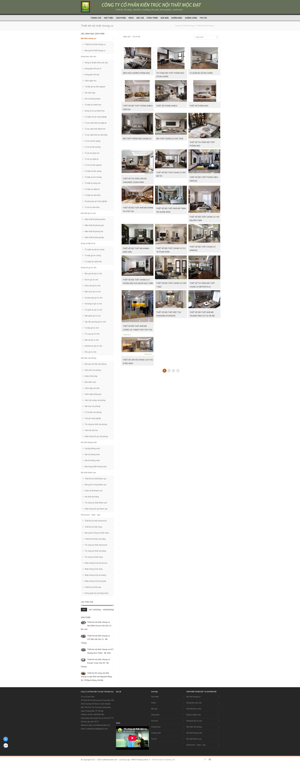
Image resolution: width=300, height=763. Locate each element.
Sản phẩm (121, 18)
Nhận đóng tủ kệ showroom (96, 563)
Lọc (83, 609)
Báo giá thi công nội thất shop (97, 533)
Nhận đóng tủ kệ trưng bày (95, 581)
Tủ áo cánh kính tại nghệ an (96, 123)
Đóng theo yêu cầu (88, 56)
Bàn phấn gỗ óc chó (93, 316)
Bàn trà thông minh (92, 460)
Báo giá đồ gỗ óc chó (93, 273)
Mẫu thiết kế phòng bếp (94, 237)
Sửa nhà (165, 18)
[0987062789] (5, 739)
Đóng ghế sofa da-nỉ (93, 68)
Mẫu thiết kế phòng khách (95, 219)
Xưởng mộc (176, 18)
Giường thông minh (92, 448)
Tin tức (203, 18)
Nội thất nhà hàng (92, 497)
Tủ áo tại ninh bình (92, 207)
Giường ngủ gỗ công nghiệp (96, 201)
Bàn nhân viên (90, 382)
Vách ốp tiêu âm (91, 430)
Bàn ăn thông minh (92, 454)
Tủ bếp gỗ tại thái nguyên (95, 87)
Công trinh (152, 18)
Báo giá (140, 18)
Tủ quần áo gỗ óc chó (93, 310)
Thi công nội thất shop (94, 557)
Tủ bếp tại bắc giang (93, 171)
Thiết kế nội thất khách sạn (95, 479)
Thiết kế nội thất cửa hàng (95, 539)
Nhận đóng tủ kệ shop (94, 569)
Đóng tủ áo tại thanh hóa (94, 111)
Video (131, 18)
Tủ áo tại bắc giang (92, 141)
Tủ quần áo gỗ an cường (94, 249)
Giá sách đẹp (90, 93)
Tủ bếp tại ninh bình (93, 195)
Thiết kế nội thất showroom (96, 521)
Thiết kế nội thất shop (93, 527)
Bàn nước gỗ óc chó (93, 292)
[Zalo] (214, 759)
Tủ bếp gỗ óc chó (92, 328)
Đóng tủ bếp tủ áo (88, 243)
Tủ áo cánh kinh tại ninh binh (96, 135)
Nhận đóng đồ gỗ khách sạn (96, 509)
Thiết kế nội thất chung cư (95, 44)
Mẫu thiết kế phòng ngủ (94, 225)
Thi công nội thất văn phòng (96, 424)
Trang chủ (96, 18)
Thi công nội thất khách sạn (96, 503)
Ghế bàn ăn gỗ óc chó (93, 346)
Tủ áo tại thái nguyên (93, 165)
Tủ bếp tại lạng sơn (92, 183)
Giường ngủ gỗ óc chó (94, 298)
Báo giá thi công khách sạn (95, 485)
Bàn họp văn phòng (92, 406)
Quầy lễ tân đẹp (91, 376)
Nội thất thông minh (89, 442)
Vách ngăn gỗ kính (92, 388)
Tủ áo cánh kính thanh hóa (95, 129)
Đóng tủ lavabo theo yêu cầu (96, 62)
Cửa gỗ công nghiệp (93, 418)
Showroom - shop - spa (90, 515)
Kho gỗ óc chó (90, 352)
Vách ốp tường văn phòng (95, 400)
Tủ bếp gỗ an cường (93, 255)
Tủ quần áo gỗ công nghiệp (96, 117)
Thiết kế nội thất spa (93, 587)
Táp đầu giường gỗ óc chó (95, 322)
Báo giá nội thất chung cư (95, 50)
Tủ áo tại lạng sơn (92, 153)
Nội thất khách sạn (88, 472)
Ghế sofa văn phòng (93, 370)
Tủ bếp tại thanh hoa (93, 105)
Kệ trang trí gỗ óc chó (93, 304)
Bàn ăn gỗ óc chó (92, 340)
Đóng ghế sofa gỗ (92, 74)
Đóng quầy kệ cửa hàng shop (96, 593)
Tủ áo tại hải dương (93, 147)
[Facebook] (205, 759)
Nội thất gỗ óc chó (88, 213)
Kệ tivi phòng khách (92, 99)
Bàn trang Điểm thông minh (95, 466)
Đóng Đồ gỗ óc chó (88, 267)
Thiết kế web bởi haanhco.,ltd (163, 760)
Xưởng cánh (191, 18)
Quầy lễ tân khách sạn (93, 491)
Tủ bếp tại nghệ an (92, 189)
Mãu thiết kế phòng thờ (94, 231)
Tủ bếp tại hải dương (93, 177)
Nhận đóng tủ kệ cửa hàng (95, 575)
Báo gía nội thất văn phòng (95, 364)
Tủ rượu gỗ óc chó (92, 334)
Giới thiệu (108, 18)
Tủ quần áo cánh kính (93, 261)
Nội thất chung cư (88, 38)
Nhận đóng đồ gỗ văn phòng (96, 436)
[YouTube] (209, 759)
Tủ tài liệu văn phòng (93, 412)
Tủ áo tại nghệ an (92, 159)
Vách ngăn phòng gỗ (93, 394)
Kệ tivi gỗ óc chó (91, 280)
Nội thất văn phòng (88, 358)
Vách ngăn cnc (90, 81)
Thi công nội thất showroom (96, 545)
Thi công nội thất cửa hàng (95, 551)
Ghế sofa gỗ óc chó (92, 286)
